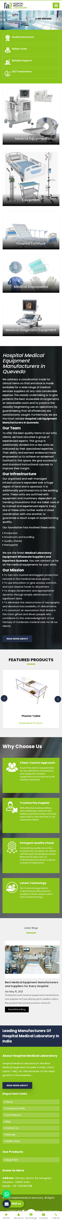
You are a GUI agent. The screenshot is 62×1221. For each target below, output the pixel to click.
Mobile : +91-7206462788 (17, 1186)
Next (58, 699)
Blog (7, 1121)
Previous (4, 698)
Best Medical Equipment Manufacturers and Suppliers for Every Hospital (31, 984)
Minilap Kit (31, 716)
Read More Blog (16, 1009)
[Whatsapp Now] (6, 1194)
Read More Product (31, 723)
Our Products (13, 1115)
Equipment (11, 1159)
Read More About (17, 638)
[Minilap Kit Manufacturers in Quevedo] (31, 691)
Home (9, 1102)
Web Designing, (51, 1210)
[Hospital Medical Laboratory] (17, 5)
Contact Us (12, 1128)
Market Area (12, 1141)
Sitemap (10, 1134)
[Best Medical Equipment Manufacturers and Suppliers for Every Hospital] (32, 959)
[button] (4, 20)
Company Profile (15, 1108)
